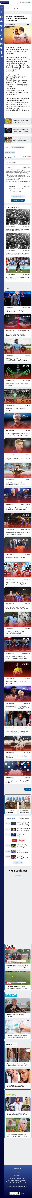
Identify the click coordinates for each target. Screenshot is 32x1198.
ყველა (28, 789)
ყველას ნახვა (18, 862)
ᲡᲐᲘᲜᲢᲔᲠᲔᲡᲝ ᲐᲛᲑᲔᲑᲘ (24, 728)
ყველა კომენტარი (17, 196)
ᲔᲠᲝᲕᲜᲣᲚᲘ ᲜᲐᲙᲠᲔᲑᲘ (24, 330)
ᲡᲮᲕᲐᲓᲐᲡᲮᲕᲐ (26, 307)
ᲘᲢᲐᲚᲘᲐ (27, 405)
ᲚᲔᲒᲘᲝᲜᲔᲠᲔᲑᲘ (25, 504)
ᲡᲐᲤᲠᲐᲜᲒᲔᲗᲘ (26, 653)
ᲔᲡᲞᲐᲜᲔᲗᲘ (27, 579)
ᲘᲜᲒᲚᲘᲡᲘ (27, 355)
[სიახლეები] (17, 798)
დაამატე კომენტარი (18, 200)
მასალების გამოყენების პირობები (16, 1182)
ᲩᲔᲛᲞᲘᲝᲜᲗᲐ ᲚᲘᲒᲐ (24, 529)
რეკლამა (17, 1172)
